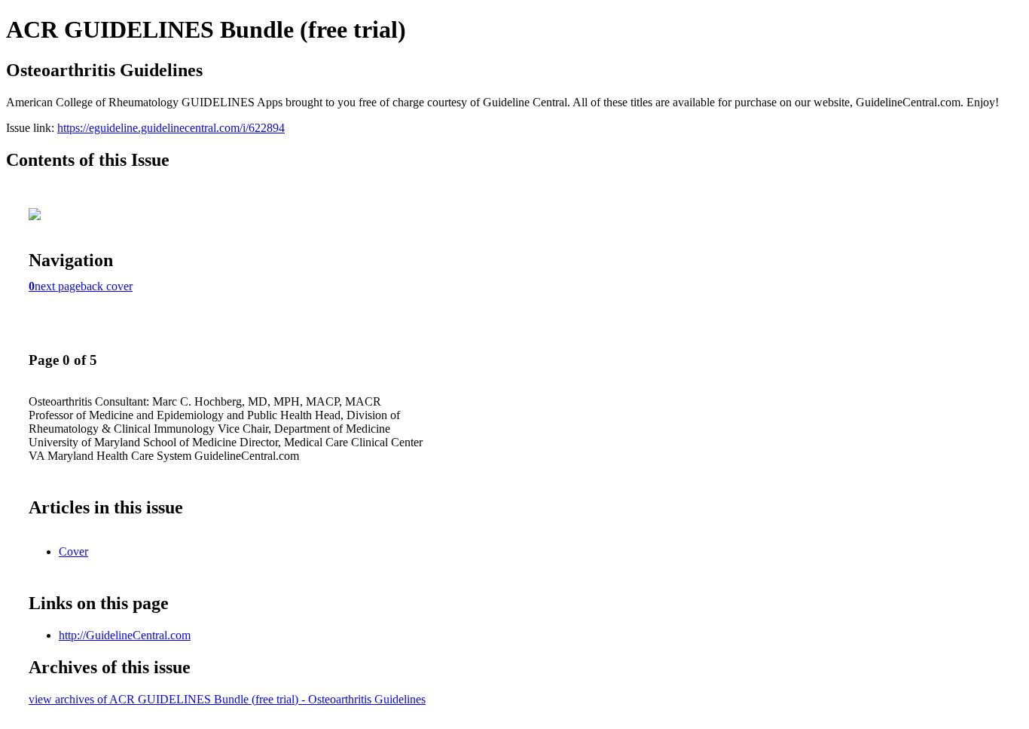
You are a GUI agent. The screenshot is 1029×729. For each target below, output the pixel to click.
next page (58, 286)
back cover (107, 286)
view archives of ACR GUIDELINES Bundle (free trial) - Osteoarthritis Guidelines (227, 699)
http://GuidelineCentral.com (125, 635)
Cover (73, 551)
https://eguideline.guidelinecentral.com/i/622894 (171, 127)
